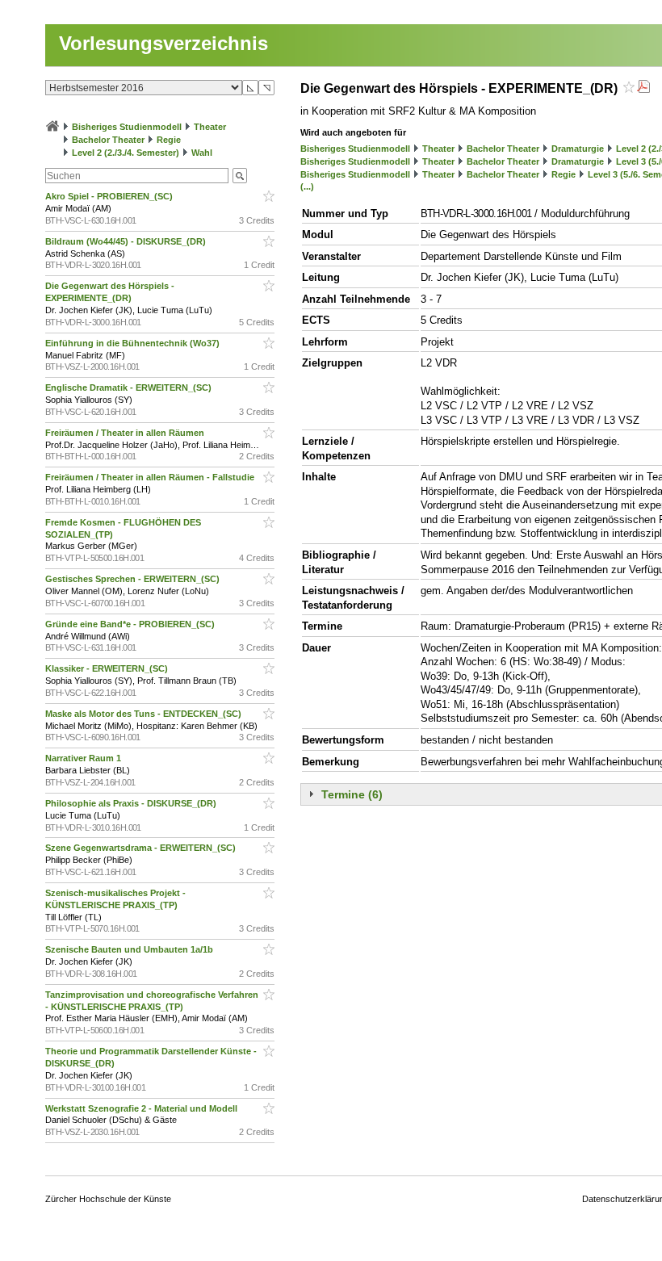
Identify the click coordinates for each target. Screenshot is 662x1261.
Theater (210, 127)
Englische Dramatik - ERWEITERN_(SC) (129, 387)
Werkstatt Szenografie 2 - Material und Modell (142, 1108)
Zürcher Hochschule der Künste (108, 1199)
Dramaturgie (577, 148)
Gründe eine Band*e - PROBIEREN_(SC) (131, 624)
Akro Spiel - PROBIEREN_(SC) (110, 196)
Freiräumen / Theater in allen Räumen (126, 433)
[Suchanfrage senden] (240, 175)
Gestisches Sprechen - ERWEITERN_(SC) (133, 579)
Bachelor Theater (108, 140)
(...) (307, 186)
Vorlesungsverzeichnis (163, 43)
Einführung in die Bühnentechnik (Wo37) (133, 343)
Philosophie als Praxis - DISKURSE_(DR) (132, 803)
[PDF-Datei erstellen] (643, 88)
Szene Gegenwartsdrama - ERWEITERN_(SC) (141, 848)
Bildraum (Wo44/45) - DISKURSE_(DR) (126, 241)
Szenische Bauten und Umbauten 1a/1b (130, 949)
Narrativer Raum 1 (84, 758)
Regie (169, 140)
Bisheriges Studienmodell (127, 127)
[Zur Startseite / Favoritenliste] (52, 127)
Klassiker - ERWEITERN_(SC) (107, 668)
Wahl (201, 152)
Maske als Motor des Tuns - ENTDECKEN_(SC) (144, 713)
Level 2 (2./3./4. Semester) (125, 152)
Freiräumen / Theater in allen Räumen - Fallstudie (151, 477)
